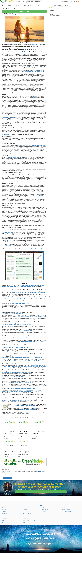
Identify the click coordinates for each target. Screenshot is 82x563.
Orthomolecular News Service (14, 14)
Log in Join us (73, 1)
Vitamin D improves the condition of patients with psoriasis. (23, 434)
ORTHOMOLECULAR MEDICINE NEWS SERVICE (25, 405)
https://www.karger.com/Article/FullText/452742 (26, 396)
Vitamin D (52, 9)
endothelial (33, 97)
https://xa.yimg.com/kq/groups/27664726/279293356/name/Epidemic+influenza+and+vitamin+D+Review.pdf (26, 296)
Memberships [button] (65, 1)
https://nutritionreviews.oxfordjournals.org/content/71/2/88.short (16, 351)
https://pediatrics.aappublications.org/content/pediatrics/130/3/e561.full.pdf (29, 292)
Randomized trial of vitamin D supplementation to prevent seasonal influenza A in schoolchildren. (21, 390)
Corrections (4, 518)
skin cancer (39, 195)
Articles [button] (23, 1)
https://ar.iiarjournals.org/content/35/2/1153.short (12, 313)
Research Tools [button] (16, 1)
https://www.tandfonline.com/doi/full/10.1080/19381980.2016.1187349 (22, 309)
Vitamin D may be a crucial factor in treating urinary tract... (9, 434)
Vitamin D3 (52, 10)
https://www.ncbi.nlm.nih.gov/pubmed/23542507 (23, 382)
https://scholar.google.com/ (8, 232)
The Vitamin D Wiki (8, 247)
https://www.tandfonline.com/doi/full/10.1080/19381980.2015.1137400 (17, 324)
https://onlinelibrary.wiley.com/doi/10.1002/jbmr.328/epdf (22, 330)
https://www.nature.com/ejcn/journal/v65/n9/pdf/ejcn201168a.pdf (32, 316)
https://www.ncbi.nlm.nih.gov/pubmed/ (22, 231)
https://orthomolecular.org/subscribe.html (27, 409)
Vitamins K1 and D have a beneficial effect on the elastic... (24, 453)
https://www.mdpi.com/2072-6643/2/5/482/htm (19, 303)
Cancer (5, 467)
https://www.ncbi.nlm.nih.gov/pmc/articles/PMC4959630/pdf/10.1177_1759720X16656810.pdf (22, 357)
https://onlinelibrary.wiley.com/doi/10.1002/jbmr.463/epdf (15, 347)
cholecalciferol (21, 51)
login (39, 471)
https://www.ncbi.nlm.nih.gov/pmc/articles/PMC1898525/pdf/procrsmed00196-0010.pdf (21, 337)
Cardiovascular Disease (55, 15)
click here (4, 472)
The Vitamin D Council (9, 243)
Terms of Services (5, 515)
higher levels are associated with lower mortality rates (34, 145)
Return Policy (4, 516)
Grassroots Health (8, 240)
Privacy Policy (4, 513)
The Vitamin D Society (9, 245)
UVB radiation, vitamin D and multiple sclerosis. (20, 298)
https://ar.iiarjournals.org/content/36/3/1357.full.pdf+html (24, 319)
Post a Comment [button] (7, 478)
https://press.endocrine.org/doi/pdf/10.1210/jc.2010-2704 (23, 388)
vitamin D (34, 44)
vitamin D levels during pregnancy (14, 157)
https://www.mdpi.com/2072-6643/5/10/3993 (13, 376)
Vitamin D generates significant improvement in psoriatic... (38, 434)
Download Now (41, 492)
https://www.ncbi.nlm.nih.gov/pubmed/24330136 (19, 334)
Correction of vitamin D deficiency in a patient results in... (10, 453)
